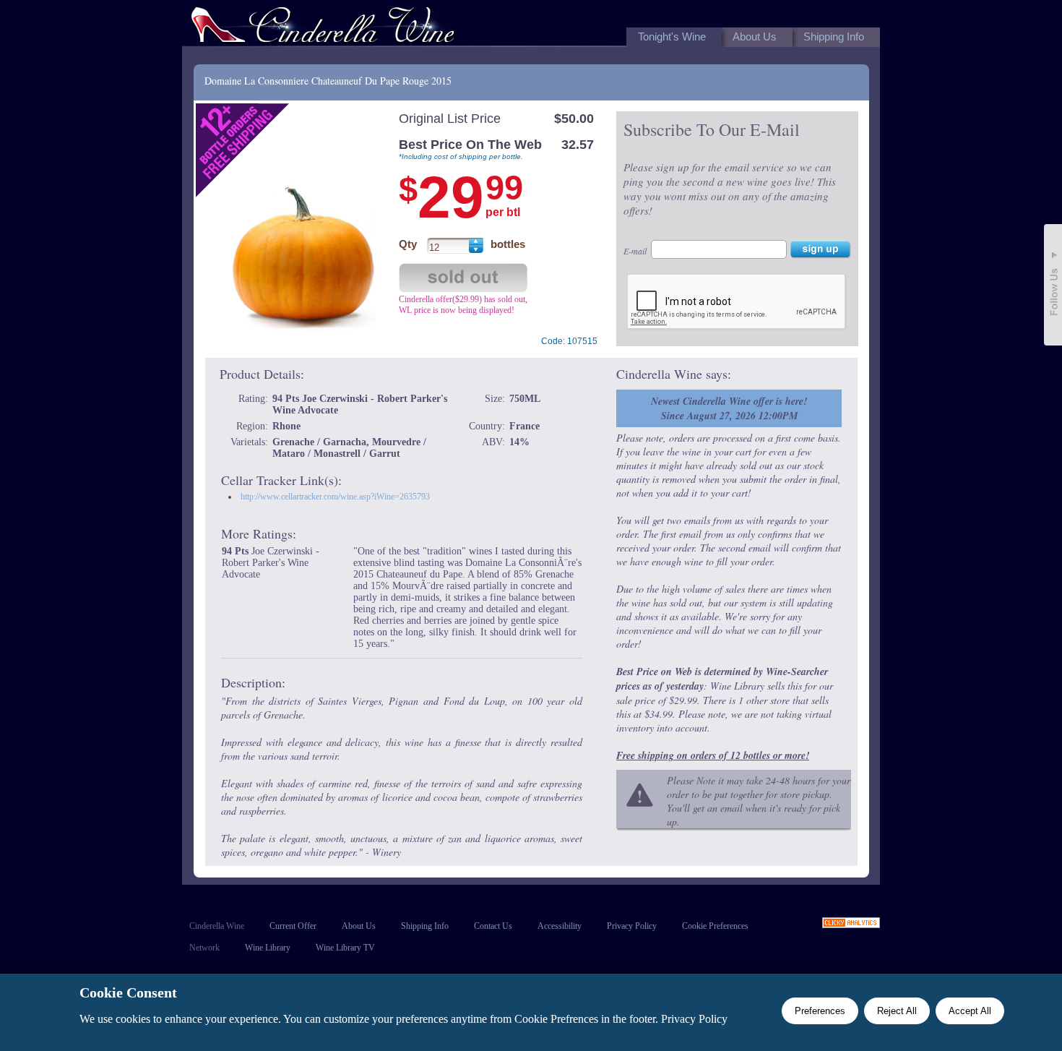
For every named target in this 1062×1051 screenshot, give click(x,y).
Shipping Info (425, 926)
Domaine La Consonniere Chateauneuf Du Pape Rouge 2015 (328, 80)
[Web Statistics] (851, 924)
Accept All (970, 1010)
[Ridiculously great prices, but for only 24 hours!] (322, 27)
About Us (359, 926)
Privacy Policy (632, 926)
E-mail (635, 251)
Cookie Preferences (715, 926)
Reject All (897, 1010)
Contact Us (493, 926)
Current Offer (292, 926)
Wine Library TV (345, 948)
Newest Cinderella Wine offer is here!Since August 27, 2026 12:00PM (729, 408)
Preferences (820, 1010)
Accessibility (560, 926)
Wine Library (267, 948)
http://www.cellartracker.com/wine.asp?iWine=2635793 (335, 497)
